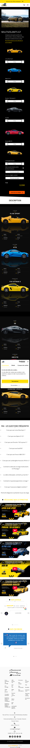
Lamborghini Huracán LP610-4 (14, 707)
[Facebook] (10, 736)
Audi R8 (12, 703)
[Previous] (1, 18)
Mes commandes (21, 687)
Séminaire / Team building (27, 694)
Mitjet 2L (13, 690)
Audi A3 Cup (12, 686)
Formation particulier (7, 695)
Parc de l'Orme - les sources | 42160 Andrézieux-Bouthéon (15, 715)
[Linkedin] (20, 736)
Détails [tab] (13, 365)
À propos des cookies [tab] (23, 365)
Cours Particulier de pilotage (7, 682)
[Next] (29, 18)
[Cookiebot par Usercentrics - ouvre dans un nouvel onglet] (19, 362)
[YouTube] (12, 736)
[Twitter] (17, 736)
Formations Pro (27, 699)
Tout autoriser (15, 381)
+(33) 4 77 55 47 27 (15, 725)
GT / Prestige (6, 686)
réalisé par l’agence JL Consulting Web (16, 741)
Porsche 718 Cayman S (13, 695)
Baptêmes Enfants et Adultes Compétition (7, 699)
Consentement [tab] (5, 365)
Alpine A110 (13, 699)
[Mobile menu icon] (28, 5)
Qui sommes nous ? (27, 681)
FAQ (26, 684)
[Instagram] (15, 736)
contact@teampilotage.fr (15, 729)
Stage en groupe (6, 690)
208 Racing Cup (13, 681)
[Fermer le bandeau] (27, 361)
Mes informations (21, 690)
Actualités (27, 687)
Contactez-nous (27, 690)
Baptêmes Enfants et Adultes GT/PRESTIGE (7, 705)
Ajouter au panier (16, 192)
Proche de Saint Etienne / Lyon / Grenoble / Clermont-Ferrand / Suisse (15, 720)
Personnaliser (14, 385)
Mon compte (19, 683)
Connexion (20, 680)
